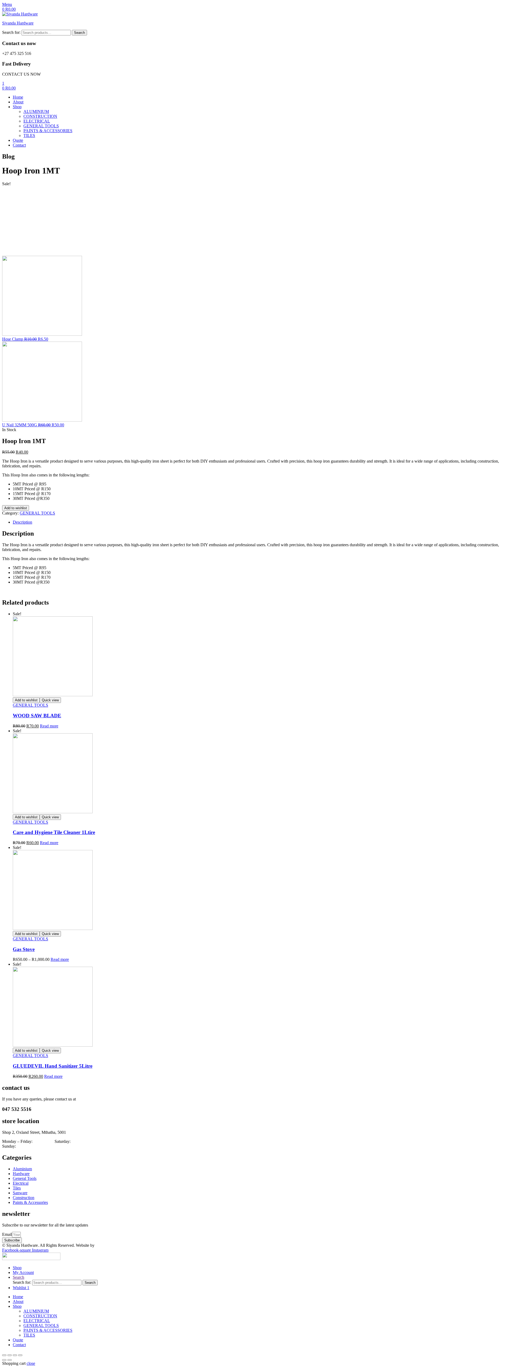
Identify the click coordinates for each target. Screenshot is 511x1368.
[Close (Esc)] (4, 1355)
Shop (17, 1306)
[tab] (261, 522)
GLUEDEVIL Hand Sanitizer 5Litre (52, 1066)
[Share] (9, 1355)
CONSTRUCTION (40, 1316)
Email (7, 1234)
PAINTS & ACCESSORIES (47, 1330)
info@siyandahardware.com (100, 1099)
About (18, 1301)
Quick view (50, 700)
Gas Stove (24, 949)
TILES (29, 1335)
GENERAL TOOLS (37, 513)
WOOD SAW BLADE (37, 715)
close (31, 1363)
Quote (18, 1340)
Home (18, 1296)
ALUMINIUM (36, 1311)
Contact (19, 1344)
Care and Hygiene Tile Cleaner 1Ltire (54, 832)
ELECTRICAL (36, 1320)
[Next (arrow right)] (9, 1360)
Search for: (11, 32)
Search (79, 33)
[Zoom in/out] (20, 1355)
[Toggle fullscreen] (15, 1355)
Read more (49, 726)
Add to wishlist (15, 508)
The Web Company (113, 1245)
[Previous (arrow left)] (4, 1360)
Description (22, 522)
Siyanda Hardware (18, 23)
